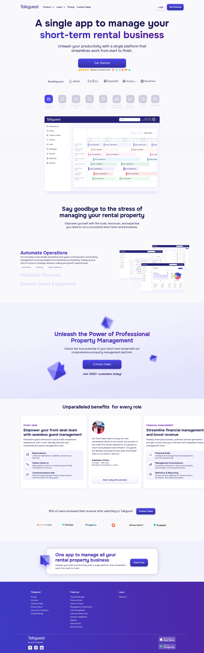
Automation (26, 267)
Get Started (175, 7)
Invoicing (39, 267)
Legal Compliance (55, 267)
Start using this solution (115, 480)
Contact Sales (84, 7)
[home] (29, 7)
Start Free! (139, 562)
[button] (48, 7)
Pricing (71, 7)
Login (160, 7)
